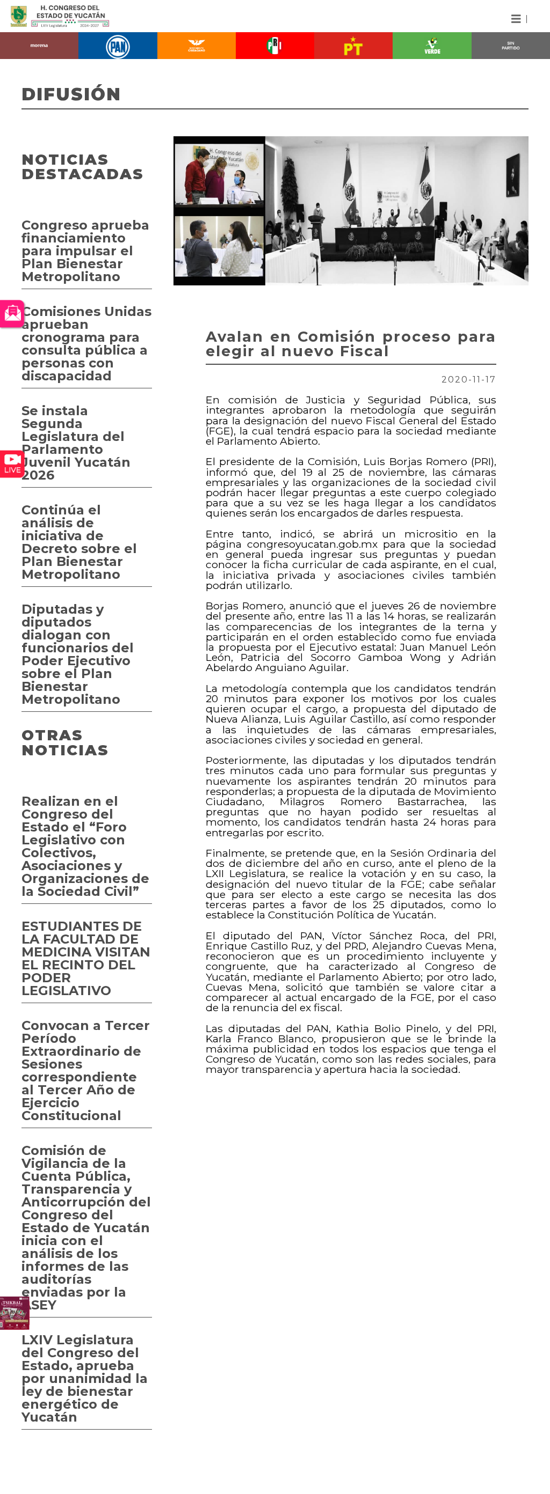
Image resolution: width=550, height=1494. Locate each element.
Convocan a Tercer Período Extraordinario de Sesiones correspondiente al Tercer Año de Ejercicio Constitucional (85, 1070)
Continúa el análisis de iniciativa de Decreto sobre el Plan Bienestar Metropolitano (79, 542)
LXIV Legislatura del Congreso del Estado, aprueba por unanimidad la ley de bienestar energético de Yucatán (84, 1378)
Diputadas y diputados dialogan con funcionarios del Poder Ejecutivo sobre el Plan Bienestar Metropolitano (77, 654)
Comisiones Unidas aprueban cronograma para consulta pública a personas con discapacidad (86, 344)
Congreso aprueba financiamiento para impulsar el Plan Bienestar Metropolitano (85, 250)
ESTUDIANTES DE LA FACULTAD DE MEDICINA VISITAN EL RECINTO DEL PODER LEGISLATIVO (85, 958)
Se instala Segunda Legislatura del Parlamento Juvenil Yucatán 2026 (76, 443)
